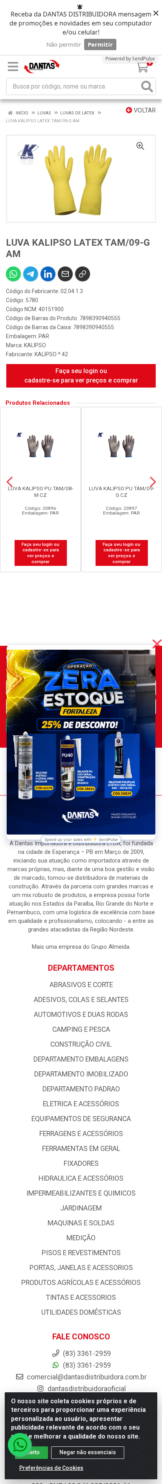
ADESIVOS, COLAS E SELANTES (81, 1000)
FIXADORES (81, 1163)
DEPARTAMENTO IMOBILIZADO (81, 1074)
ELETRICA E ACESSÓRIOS (81, 1104)
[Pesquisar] (147, 86)
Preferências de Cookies (51, 1468)
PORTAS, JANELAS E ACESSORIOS (81, 1268)
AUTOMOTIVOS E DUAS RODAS (81, 1014)
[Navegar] (9, 482)
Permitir (100, 44)
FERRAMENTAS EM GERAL (81, 1148)
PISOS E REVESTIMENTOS (81, 1253)
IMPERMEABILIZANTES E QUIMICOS (81, 1193)
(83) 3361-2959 (86, 1365)
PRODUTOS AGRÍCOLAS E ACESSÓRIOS (81, 1282)
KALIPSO (35, 345)
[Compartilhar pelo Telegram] (30, 273)
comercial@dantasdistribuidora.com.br (86, 1377)
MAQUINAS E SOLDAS (81, 1223)
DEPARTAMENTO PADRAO (81, 1089)
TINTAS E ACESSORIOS (81, 1297)
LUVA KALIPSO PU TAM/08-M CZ (41, 491)
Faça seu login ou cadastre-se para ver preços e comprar (81, 375)
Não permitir (63, 44)
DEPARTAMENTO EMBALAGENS (81, 1059)
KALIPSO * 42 (51, 354)
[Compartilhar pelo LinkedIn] (47, 273)
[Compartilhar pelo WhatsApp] (13, 273)
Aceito (31, 1452)
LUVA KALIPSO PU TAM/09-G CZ (122, 491)
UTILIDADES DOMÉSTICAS (81, 1312)
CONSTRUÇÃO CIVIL (81, 1044)
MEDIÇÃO (81, 1238)
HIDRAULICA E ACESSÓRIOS (81, 1178)
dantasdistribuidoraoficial (86, 1389)
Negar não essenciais (87, 1452)
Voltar (144, 110)
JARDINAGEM (81, 1208)
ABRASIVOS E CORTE (81, 985)
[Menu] (13, 67)
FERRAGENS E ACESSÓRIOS (81, 1134)
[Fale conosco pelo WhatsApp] (19, 1445)
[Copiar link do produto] (82, 273)
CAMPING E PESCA (81, 1029)
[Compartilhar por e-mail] (65, 273)
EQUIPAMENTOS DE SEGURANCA (81, 1119)
